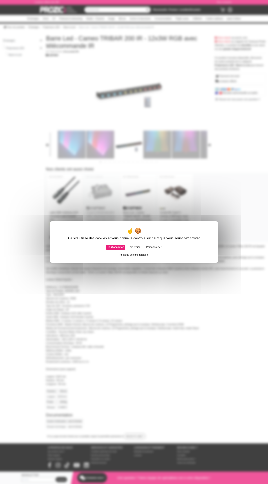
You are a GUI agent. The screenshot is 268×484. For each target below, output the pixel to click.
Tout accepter (115, 247)
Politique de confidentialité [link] (134, 254)
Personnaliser (153, 247)
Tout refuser (134, 247)
